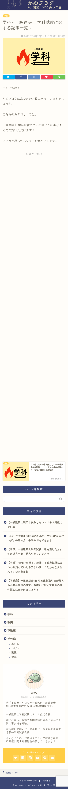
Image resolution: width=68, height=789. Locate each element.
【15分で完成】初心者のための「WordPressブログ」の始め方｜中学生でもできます (35, 538)
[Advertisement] (34, 303)
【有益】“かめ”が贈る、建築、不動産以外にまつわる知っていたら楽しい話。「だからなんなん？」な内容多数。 (35, 567)
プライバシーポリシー (27, 781)
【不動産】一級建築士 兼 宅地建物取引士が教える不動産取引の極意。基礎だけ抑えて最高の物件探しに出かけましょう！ (35, 585)
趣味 (14, 657)
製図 (10, 622)
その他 (11, 638)
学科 (6, 16)
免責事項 (47, 781)
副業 (14, 652)
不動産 (11, 630)
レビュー (17, 648)
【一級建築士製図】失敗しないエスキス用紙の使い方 (34, 524)
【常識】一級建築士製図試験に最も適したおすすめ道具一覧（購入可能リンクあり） (34, 551)
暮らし (15, 644)
